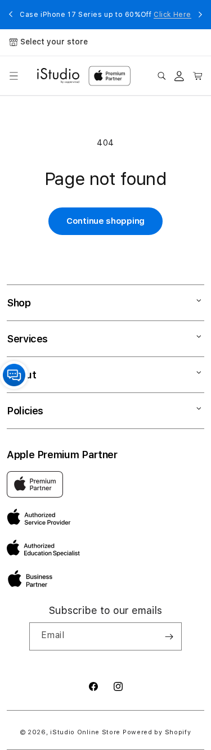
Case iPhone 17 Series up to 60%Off (105, 15)
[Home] (58, 76)
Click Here (172, 15)
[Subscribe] (168, 636)
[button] (14, 76)
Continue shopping (105, 221)
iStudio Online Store (85, 732)
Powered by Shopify (157, 732)
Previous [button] (10, 14)
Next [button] (200, 14)
